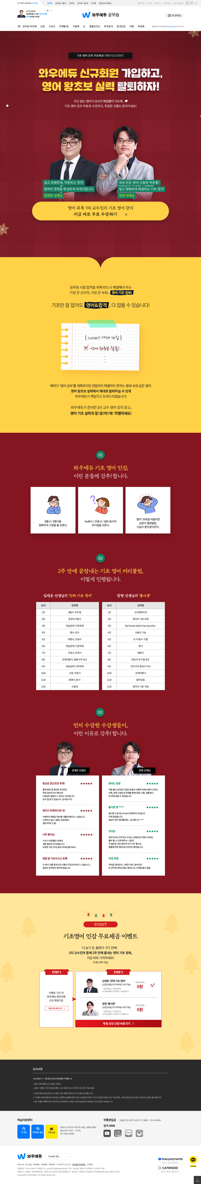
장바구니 (157, 3)
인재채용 (36, 1164)
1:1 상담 (24, 1130)
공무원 (49, 3)
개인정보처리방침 (78, 1164)
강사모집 (28, 1164)
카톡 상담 (51, 1132)
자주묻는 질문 (37, 1130)
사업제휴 (44, 1164)
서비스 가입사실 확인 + (170, 1163)
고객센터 (90, 1164)
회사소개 (20, 1164)
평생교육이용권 (105, 3)
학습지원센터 (178, 3)
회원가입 (140, 3)
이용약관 (52, 1164)
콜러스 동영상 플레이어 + (170, 1172)
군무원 (71, 3)
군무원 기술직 (82, 3)
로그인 (149, 3)
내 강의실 (174, 16)
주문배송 (167, 3)
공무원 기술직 (60, 3)
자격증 (93, 3)
